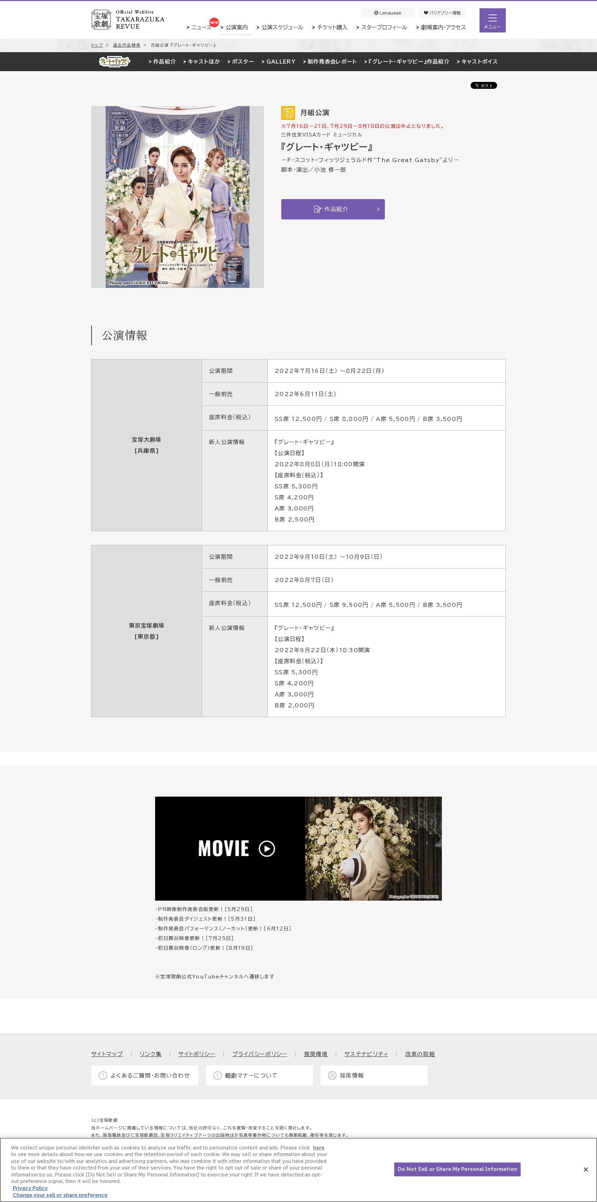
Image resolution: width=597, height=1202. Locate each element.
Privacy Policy (30, 1188)
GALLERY (281, 61)
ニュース (202, 27)
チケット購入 (332, 27)
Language (389, 13)
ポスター (243, 61)
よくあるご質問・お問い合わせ (150, 1075)
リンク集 (151, 1054)
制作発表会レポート (332, 61)
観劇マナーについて (251, 1075)
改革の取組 (420, 1054)
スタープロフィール (384, 27)
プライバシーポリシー (259, 1054)
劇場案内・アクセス (443, 27)
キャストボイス (480, 61)
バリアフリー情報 (444, 13)
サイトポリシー (196, 1054)
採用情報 (352, 1075)
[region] (298, 1170)
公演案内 (237, 27)
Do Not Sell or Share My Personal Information (457, 1169)
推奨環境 (316, 1054)
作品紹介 (164, 61)
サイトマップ (107, 1054)
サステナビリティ (366, 1054)
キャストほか (204, 61)
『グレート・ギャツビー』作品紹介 (409, 61)
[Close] (586, 1169)
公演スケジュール (282, 27)
